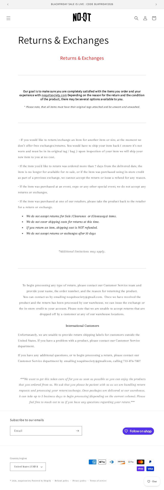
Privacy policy (79, 480)
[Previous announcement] (7, 4)
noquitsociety (24, 480)
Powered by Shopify (41, 480)
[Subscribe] (77, 431)
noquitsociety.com (54, 95)
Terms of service (98, 480)
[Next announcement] (156, 4)
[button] (8, 18)
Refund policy (62, 480)
